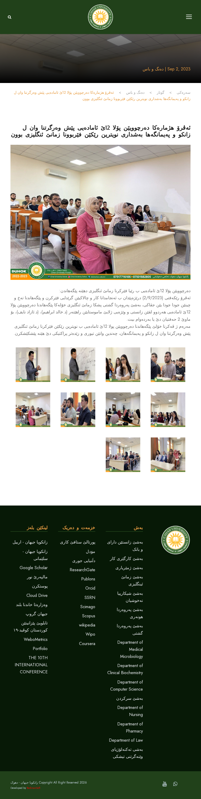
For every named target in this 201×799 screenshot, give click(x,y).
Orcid (90, 588)
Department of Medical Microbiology (130, 649)
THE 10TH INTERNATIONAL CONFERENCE (31, 665)
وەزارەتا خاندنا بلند (32, 605)
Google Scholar (34, 568)
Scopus (88, 616)
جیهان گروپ (37, 614)
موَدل (90, 551)
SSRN (90, 598)
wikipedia (87, 625)
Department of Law (126, 740)
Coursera (87, 644)
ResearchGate (82, 570)
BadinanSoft (33, 788)
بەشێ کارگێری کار (126, 559)
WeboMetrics (36, 639)
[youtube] (165, 783)
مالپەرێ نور (37, 577)
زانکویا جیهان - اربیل (30, 542)
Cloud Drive (37, 595)
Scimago (87, 607)
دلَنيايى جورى (83, 561)
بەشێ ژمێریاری (129, 568)
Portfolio (40, 649)
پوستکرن (40, 586)
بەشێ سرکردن (129, 698)
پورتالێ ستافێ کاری (77, 542)
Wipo (90, 634)
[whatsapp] (175, 783)
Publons (88, 579)
